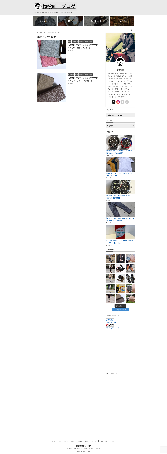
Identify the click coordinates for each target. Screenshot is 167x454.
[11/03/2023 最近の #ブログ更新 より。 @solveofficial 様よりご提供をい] (120, 258)
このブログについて (56, 441)
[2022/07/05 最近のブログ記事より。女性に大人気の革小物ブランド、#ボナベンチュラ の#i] (120, 298)
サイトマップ (112, 441)
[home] (127, 102)
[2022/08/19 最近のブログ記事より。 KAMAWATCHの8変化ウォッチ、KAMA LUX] (130, 288)
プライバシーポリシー (69, 441)
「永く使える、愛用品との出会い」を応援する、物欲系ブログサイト (83, 448)
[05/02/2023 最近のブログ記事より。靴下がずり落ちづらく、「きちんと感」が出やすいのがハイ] (120, 268)
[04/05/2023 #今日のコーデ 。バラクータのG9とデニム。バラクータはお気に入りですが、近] (110, 278)
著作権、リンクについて (91, 441)
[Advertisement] (120, 404)
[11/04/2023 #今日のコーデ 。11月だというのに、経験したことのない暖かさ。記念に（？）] (110, 258)
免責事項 (80, 441)
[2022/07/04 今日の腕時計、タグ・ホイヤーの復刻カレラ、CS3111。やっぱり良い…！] (130, 298)
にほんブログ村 (111, 322)
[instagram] (118, 102)
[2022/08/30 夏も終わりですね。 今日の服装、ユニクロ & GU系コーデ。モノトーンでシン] (110, 288)
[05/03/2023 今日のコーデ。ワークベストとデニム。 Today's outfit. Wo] (110, 268)
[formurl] (122, 102)
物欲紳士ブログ (83, 445)
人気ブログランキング (112, 328)
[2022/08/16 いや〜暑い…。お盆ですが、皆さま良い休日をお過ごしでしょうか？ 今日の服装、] (110, 298)
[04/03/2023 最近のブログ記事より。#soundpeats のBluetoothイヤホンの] (120, 278)
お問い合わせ (103, 441)
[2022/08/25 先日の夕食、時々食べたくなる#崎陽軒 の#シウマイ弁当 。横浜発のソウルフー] (120, 288)
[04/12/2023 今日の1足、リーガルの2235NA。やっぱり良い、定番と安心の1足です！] (130, 268)
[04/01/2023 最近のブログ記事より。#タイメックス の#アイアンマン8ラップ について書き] (130, 278)
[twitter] (113, 102)
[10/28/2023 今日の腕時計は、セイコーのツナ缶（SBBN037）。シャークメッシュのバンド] (130, 258)
